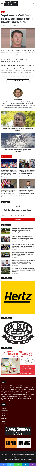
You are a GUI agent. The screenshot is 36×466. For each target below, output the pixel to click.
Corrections (5, 410)
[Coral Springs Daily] (11, 3)
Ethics (4, 421)
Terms (4, 423)
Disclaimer (5, 413)
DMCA (4, 416)
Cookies (4, 408)
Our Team (16, 459)
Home (4, 8)
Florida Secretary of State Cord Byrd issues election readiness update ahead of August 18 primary (26, 191)
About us (10, 459)
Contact (30, 459)
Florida (8, 8)
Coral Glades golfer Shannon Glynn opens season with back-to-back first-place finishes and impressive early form (22, 230)
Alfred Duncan (6, 25)
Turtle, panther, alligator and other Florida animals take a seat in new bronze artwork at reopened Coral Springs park (23, 269)
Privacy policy (23, 459)
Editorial (4, 418)
